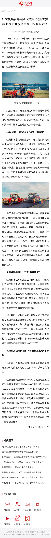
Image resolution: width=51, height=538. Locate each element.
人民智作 (27, 524)
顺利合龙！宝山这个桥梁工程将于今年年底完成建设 (25, 483)
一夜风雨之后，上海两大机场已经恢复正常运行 (23, 462)
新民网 (36, 32)
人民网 (3, 11)
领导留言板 (37, 510)
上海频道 (11, 11)
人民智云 (17, 524)
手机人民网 (27, 510)
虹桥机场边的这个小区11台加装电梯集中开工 (22, 472)
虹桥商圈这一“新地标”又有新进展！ (17, 467)
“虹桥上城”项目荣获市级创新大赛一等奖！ (20, 447)
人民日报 (7, 510)
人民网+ (17, 510)
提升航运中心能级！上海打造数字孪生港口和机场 (24, 477)
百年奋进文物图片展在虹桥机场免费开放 (20, 452)
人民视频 (7, 524)
